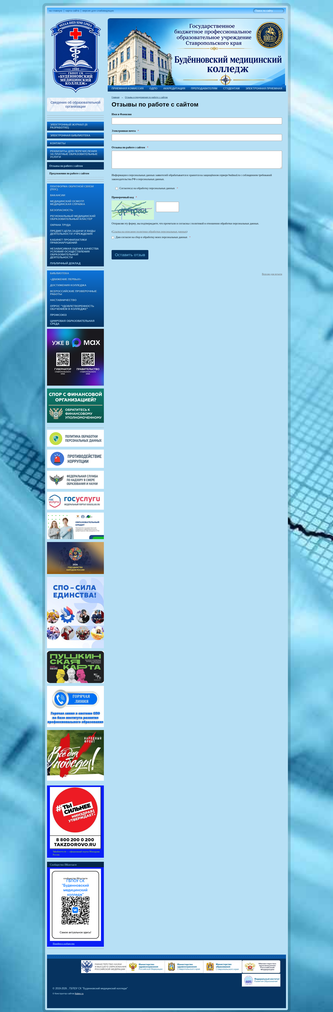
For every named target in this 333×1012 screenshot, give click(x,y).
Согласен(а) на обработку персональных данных (148, 188)
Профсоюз (58, 315)
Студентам (231, 88)
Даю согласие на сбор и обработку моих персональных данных (153, 237)
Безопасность (61, 210)
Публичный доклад (65, 263)
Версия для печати (272, 274)
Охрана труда (60, 225)
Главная (115, 97)
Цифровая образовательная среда (72, 322)
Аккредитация (174, 88)
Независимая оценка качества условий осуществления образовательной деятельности (74, 253)
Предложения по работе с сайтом (69, 173)
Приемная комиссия (128, 88)
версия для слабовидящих (98, 10)
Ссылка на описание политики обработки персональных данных (150, 231)
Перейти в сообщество (64, 943)
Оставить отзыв (130, 255)
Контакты (58, 143)
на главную (55, 10)
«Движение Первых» (65, 279)
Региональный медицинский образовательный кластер (72, 218)
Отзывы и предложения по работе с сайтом (146, 97)
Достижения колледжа (68, 285)
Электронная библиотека (70, 135)
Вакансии (57, 195)
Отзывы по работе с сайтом (66, 166)
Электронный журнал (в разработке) (68, 126)
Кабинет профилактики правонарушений (68, 241)
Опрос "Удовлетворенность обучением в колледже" (72, 307)
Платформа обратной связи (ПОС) (72, 188)
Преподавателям (204, 88)
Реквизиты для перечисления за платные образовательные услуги (74, 154)
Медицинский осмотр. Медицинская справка (67, 203)
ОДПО (153, 88)
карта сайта (72, 10)
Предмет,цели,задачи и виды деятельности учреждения (72, 232)
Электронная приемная (264, 88)
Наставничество (63, 300)
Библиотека (59, 273)
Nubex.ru (79, 993)
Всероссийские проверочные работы (73, 293)
